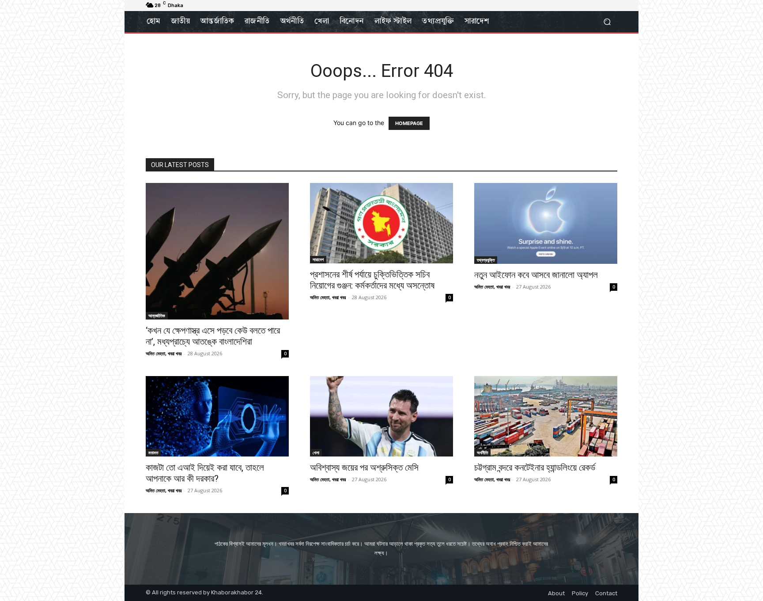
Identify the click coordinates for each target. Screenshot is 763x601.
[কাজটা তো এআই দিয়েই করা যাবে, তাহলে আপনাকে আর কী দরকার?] (217, 416)
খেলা (316, 452)
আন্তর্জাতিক (156, 315)
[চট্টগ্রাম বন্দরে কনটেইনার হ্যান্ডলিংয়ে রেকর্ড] (545, 416)
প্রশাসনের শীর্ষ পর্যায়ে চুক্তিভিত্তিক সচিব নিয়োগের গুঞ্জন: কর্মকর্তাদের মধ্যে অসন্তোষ (372, 280)
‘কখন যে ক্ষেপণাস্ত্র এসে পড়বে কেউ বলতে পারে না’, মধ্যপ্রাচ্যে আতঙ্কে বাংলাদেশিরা (213, 336)
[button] (607, 21)
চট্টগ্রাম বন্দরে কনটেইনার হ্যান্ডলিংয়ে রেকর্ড (534, 467)
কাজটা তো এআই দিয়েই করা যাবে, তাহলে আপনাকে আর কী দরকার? (205, 473)
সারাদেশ (318, 259)
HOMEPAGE (409, 123)
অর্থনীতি (482, 452)
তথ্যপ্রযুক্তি (486, 260)
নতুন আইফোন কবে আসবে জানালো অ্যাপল (536, 275)
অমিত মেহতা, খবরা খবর (163, 353)
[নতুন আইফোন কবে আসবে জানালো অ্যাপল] (545, 223)
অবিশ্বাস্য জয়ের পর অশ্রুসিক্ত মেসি (364, 467)
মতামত (153, 452)
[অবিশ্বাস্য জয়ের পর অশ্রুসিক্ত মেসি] (381, 416)
